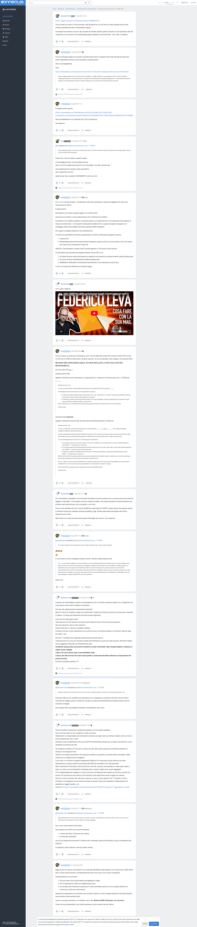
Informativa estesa (67, 924)
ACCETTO (154, 923)
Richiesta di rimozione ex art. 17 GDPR (81, 146)
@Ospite (86, 535)
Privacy (4, 922)
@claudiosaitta (60, 540)
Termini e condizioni (11, 922)
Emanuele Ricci (66, 16)
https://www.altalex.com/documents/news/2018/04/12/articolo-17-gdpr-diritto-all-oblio (97, 787)
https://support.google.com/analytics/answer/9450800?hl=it (77, 21)
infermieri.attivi (66, 598)
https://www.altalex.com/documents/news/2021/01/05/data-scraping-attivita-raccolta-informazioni (92, 72)
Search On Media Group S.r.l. (12, 923)
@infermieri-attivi (61, 688)
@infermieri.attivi (87, 682)
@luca (86, 197)
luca (62, 141)
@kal (85, 141)
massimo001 (65, 284)
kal (62, 52)
